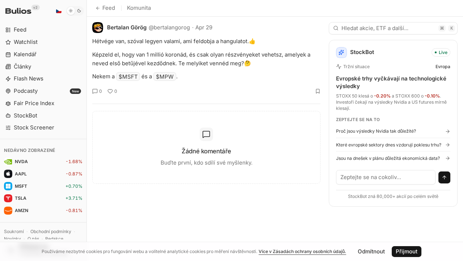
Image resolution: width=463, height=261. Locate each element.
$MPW (165, 76)
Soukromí (14, 231)
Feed (108, 7)
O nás (33, 238)
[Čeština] (58, 11)
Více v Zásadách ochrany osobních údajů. (302, 251)
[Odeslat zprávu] (444, 177)
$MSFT (128, 76)
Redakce (54, 238)
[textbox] (386, 177)
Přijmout (406, 251)
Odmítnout (371, 251)
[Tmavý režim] (75, 11)
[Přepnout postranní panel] (86, 130)
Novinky (12, 238)
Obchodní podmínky (50, 231)
